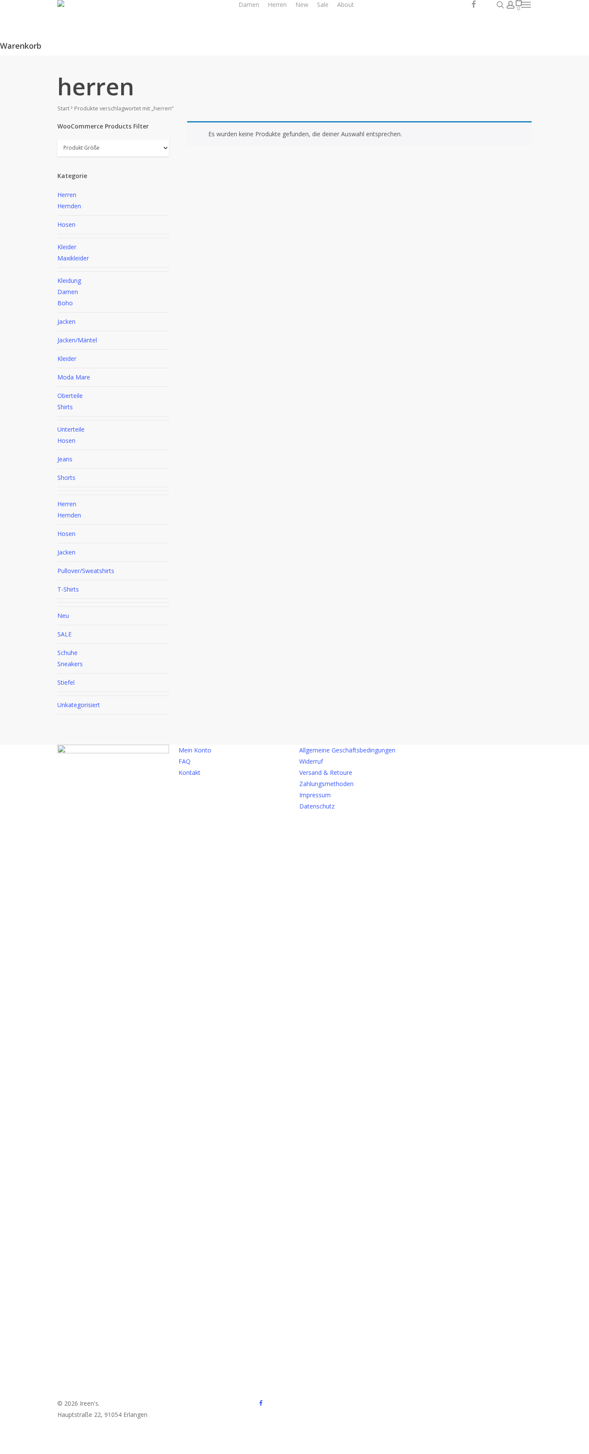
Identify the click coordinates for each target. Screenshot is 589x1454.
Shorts (66, 477)
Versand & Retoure (325, 772)
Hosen (66, 224)
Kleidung (69, 280)
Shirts (65, 407)
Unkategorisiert (78, 705)
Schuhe (67, 653)
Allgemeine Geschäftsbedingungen (347, 750)
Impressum (315, 795)
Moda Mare (73, 377)
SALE (64, 634)
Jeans (64, 459)
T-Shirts (68, 589)
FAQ (185, 761)
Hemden (69, 206)
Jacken (66, 321)
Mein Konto (195, 750)
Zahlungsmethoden (326, 784)
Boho (65, 303)
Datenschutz (317, 806)
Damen (67, 292)
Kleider (66, 247)
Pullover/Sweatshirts (85, 571)
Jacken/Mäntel (77, 340)
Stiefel (66, 682)
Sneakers (70, 664)
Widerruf (311, 761)
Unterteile (71, 429)
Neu (63, 615)
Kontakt (190, 772)
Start (63, 108)
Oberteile (70, 396)
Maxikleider (73, 258)
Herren (66, 195)
